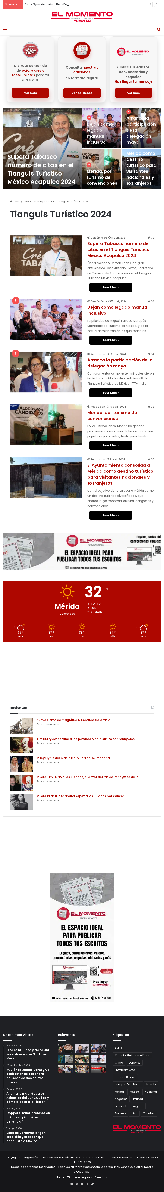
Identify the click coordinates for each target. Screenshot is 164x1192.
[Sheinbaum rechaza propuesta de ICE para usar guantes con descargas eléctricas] (98, 1048)
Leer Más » (111, 287)
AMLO (118, 1048)
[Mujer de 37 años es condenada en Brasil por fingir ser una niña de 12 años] (65, 1069)
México (134, 1091)
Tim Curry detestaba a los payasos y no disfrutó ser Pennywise (86, 739)
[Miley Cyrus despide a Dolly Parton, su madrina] (21, 764)
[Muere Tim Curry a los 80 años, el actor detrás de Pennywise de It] (21, 783)
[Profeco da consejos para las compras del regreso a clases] (82, 1069)
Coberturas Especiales (39, 201)
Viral (134, 1113)
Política (138, 1099)
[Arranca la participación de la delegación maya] (141, 128)
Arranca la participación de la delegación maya (120, 363)
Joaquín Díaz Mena (128, 1084)
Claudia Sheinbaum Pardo (132, 1055)
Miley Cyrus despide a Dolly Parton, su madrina (57, 4)
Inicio (16, 201)
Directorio (101, 1177)
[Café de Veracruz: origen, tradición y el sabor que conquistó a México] (65, 1048)
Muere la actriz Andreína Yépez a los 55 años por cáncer (80, 796)
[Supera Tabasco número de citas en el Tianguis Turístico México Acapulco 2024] (42, 148)
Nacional (151, 1091)
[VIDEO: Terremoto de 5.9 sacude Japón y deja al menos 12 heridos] (65, 1059)
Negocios (121, 1099)
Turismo (120, 1113)
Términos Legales (79, 1177)
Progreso (137, 1106)
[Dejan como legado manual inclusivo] (46, 319)
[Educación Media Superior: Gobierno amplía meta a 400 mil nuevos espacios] (82, 1059)
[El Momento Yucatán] (82, 17)
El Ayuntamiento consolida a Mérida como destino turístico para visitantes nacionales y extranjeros (142, 159)
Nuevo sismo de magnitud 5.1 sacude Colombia (73, 720)
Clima (119, 1062)
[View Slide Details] (82, 551)
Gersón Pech (99, 237)
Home (60, 1177)
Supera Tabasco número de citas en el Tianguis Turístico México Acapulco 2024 (41, 169)
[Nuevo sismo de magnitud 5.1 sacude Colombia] (21, 726)
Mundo (151, 1084)
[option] (82, 148)
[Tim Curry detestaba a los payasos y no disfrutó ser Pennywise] (21, 745)
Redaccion (98, 354)
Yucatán (149, 1113)
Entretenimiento (125, 1070)
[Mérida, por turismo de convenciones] (46, 424)
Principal (120, 1106)
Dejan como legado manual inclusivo (100, 133)
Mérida (119, 1091)
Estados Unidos (125, 1077)
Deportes (134, 1062)
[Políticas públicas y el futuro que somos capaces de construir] (98, 1069)
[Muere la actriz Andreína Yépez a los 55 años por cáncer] (21, 802)
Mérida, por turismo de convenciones (102, 177)
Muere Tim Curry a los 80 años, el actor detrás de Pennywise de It (87, 777)
